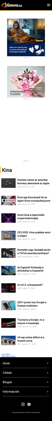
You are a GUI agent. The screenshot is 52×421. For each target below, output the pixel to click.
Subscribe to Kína (8, 356)
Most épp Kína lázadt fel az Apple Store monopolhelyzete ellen (33, 201)
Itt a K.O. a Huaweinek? (30, 284)
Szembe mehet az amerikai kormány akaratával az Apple (33, 181)
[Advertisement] (26, 133)
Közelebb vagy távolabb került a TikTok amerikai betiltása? (33, 251)
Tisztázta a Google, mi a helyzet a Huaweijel (30, 321)
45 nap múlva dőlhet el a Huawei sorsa (30, 339)
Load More (5, 354)
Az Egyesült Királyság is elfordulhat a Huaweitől (30, 269)
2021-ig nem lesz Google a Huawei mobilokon (31, 304)
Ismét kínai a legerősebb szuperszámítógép (30, 216)
